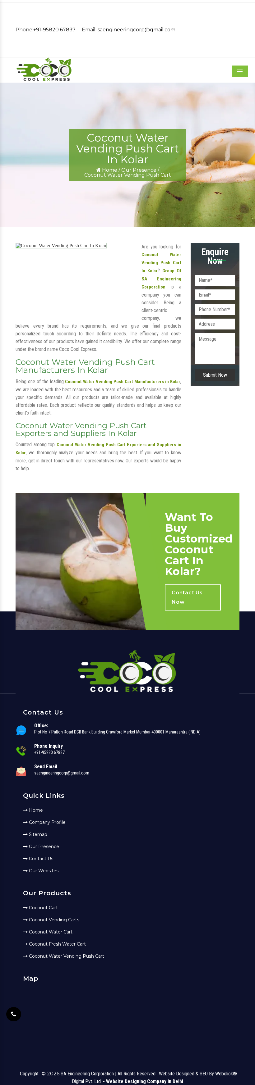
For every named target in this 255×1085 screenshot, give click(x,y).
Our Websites (43, 871)
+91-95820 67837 (54, 30)
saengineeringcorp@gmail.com (136, 30)
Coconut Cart (43, 907)
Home (109, 170)
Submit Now (215, 375)
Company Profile (47, 822)
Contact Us (40, 858)
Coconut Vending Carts (53, 920)
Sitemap (37, 834)
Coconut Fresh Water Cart (57, 944)
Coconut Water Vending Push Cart (66, 956)
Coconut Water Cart (50, 932)
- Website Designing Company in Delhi (143, 1081)
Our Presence (138, 170)
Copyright (29, 1074)
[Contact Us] (13, 1014)
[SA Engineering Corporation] (44, 80)
